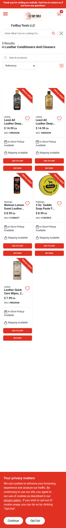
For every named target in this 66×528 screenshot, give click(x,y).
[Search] (53, 33)
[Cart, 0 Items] (59, 14)
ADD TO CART (17, 161)
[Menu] (5, 14)
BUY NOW (17, 168)
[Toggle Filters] (61, 66)
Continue (13, 520)
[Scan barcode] (61, 33)
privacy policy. (12, 500)
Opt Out (35, 520)
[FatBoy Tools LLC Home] (33, 16)
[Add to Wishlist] (27, 118)
